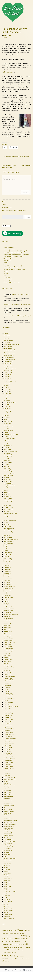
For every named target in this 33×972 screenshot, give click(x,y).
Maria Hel (6, 700)
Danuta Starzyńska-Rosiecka (10, 451)
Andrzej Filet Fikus (8, 372)
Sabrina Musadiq (8, 832)
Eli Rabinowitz (7, 468)
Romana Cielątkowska (9, 826)
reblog (8, 950)
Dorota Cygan (7, 460)
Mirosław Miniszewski (9, 768)
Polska (27, 944)
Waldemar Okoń (7, 899)
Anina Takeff (7, 383)
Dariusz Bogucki (7, 453)
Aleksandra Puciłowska (9, 359)
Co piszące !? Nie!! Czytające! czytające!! (13, 256)
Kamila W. (6, 605)
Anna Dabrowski (7, 391)
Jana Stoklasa (7, 565)
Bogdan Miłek (7, 425)
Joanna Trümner (7, 584)
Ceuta (5, 275)
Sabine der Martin (8, 830)
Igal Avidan (6, 522)
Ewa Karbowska (7, 479)
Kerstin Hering (7, 625)
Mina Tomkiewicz (8, 760)
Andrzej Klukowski (8, 374)
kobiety (24, 936)
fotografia (16, 933)
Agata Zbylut (7, 342)
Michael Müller (7, 745)
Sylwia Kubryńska (8, 852)
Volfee (5, 897)
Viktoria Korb (7, 895)
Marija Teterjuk (7, 717)
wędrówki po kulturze (19, 959)
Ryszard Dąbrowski (8, 828)
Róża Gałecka (7, 815)
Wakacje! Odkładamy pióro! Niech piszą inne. (14, 269)
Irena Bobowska (7, 526)
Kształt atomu (7, 273)
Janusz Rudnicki (7, 573)
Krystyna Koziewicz (8, 638)
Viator (5, 893)
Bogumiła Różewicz (8, 428)
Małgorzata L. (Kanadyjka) (10, 738)
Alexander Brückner (8, 363)
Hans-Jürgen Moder (8, 509)
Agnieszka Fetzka (8, 348)
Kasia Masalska (7, 620)
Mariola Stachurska (8, 719)
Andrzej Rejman (7, 378)
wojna (14, 952)
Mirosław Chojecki (8, 764)
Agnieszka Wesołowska (9, 353)
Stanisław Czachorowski (9, 841)
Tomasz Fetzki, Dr (8, 878)
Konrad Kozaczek (8, 635)
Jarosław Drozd (7, 575)
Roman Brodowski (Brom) (10, 824)
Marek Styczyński (8, 693)
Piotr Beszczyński (8, 792)
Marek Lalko (6, 689)
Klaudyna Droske (8, 631)
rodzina (16, 949)
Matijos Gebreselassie (9, 734)
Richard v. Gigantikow (9, 822)
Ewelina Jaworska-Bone (9, 485)
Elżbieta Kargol (7, 470)
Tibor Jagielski (7, 875)
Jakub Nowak (7, 562)
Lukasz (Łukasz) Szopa (9, 667)
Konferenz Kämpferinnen (10, 249)
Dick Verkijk (6, 458)
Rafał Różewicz (7, 813)
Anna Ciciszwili (7, 389)
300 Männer (6, 264)
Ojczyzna (6, 262)
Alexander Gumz (8, 365)
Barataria (5, 930)
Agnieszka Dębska (8, 346)
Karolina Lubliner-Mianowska (11, 614)
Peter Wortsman (7, 790)
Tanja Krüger (7, 867)
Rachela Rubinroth (8, 809)
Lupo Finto (6, 668)
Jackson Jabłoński (8, 560)
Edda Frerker (6, 466)
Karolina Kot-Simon (8, 610)
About (4, 204)
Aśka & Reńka (7, 417)
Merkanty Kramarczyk (9, 743)
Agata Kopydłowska (8, 340)
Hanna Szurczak (7, 505)
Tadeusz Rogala (7, 863)
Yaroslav (6, 912)
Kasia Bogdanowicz (8, 618)
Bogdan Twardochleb (9, 427)
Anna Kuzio (6, 397)
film (12, 933)
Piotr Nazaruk (7, 798)
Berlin (27, 930)
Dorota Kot (6, 464)
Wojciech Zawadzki (8, 910)
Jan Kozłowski (7, 563)
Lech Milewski (7, 653)
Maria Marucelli (7, 708)
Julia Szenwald (7, 595)
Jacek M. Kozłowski (8, 552)
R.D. (4, 807)
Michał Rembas (7, 751)
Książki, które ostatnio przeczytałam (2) (13, 252)
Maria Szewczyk (7, 712)
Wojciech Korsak (8, 908)
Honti (5, 518)
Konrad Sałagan (7, 637)
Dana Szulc (6, 447)
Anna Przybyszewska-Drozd (10, 402)
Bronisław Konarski (8, 436)
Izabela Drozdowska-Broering (11, 539)
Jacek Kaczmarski (8, 548)
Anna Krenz (6, 395)
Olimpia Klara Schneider (9, 785)
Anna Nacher (7, 400)
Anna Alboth (7, 385)
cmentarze (4, 933)
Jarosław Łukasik (8, 578)
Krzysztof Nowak (8, 646)
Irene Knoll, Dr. (7, 530)
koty (29, 936)
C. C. (5, 442)
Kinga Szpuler (7, 629)
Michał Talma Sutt (8, 755)
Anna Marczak (7, 398)
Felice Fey (6, 487)
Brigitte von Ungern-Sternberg (11, 434)
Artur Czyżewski (7, 412)
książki (6, 938)
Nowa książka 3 (7, 260)
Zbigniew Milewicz (8, 914)
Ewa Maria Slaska (7, 156)
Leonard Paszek (7, 655)
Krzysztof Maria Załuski (9, 642)
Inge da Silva (7, 524)
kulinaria (11, 938)
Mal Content (7, 682)
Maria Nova (6, 710)
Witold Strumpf (7, 905)
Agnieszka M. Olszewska (9, 350)
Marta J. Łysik (7, 723)
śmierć (27, 959)
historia (21, 933)
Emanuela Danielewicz (9, 472)
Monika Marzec (7, 773)
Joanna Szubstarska (8, 582)
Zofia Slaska (7, 916)
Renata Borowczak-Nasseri (10, 820)
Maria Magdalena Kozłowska (11, 706)
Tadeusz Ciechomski (9, 862)
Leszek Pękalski (7, 657)
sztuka (27, 156)
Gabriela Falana (7, 488)
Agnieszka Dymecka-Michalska (11, 344)
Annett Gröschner (8, 406)
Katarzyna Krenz (7, 622)
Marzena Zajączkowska (9, 728)
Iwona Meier (7, 535)
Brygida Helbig (7, 440)
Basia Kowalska (7, 423)
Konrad (5, 633)
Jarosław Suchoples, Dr (9, 577)
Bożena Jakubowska (8, 430)
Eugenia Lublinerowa (8, 475)
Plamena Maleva (8, 800)
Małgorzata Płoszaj (8, 740)
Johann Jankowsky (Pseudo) (10, 586)
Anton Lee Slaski (7, 408)
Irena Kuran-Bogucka (9, 528)
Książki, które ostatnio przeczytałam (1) (13, 266)
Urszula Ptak (7, 890)
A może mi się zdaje (8, 279)
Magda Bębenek (7, 674)
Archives (4, 224)
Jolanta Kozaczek (8, 590)
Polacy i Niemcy (5, 944)
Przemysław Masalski (9, 805)
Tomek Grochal (7, 886)
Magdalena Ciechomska (9, 676)
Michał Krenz (7, 749)
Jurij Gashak (6, 603)
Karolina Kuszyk (7, 612)
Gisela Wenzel (7, 496)
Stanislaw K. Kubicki (8, 839)
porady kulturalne (8, 947)
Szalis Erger (6, 856)
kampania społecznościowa (15, 936)
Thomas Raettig (7, 873)
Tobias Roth (6, 877)
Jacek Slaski (6, 556)
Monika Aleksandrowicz (9, 772)
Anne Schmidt (7, 404)
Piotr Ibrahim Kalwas (8, 796)
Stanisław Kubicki (8, 843)
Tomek (5, 884)
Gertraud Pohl (7, 494)
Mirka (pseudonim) (8, 762)
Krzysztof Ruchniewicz (9, 650)
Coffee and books (7, 207)
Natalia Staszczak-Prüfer (10, 779)
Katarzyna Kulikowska (9, 623)
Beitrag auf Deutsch (18, 156)
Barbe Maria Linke (8, 421)
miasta (3, 941)
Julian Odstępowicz (8, 597)
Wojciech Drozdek (8, 907)
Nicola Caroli (7, 781)
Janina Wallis (7, 569)
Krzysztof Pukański (8, 648)
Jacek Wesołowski (8, 558)
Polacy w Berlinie (14, 944)
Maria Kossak (7, 704)
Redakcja (6, 817)
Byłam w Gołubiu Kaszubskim (11, 267)
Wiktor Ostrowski (8, 901)
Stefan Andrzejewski (8, 845)
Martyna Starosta (8, 725)
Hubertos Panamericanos (10, 520)
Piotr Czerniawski (8, 794)
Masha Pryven (7, 730)
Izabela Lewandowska (9, 541)
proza (28, 947)
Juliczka (5, 599)
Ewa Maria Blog (7, 35)
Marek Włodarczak (8, 695)
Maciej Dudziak (7, 672)
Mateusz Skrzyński (8, 732)
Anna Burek (6, 387)
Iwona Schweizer (8, 537)
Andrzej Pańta (7, 376)
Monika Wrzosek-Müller (9, 777)
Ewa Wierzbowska (8, 483)
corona (9, 933)
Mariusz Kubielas (8, 721)
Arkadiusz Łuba (7, 410)
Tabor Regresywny (8, 860)
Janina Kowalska (7, 567)
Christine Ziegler (7, 445)
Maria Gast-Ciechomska (9, 698)
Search (28, 217)
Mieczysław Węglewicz (9, 758)
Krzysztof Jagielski (8, 640)
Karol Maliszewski (8, 607)
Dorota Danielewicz (8, 462)
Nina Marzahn (7, 783)
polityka (21, 944)
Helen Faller (6, 511)
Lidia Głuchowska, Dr (9, 659)
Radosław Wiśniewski (9, 811)
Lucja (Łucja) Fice (8, 663)
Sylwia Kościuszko (8, 850)
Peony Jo (6, 788)
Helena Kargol (7, 515)
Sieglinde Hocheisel (8, 835)
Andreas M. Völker (8, 370)
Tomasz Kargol (7, 880)
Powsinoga (6, 802)
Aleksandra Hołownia (9, 357)
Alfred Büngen (7, 367)
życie (7, 961)
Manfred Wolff (7, 685)
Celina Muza (7, 443)
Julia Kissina (6, 593)
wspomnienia (6, 959)
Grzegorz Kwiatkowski (9, 500)
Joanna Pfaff (7, 580)
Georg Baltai (7, 492)
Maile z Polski (26, 165)
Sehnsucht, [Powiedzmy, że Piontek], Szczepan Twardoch (17, 251)
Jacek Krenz (6, 550)
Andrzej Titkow (7, 380)
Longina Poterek (7, 661)
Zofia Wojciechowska (9, 918)
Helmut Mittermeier (8, 517)
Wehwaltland (7, 277)
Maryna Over (7, 727)
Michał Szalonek (8, 753)
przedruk (3, 949)
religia (12, 949)
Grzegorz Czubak (8, 498)
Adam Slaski (6, 337)
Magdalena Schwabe (9, 680)
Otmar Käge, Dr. (7, 787)
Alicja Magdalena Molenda (10, 368)
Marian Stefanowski (8, 713)
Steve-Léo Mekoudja (9, 847)
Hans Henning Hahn (8, 507)
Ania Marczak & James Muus (10, 382)
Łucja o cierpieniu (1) (8, 258)
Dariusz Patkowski (8, 457)
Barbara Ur (6, 419)
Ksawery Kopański (8, 652)
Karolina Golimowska (9, 608)
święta (4, 961)
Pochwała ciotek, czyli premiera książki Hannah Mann (16, 254)
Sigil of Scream (7, 837)
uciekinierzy (9, 952)
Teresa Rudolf (7, 871)
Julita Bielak (6, 601)
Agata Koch (6, 338)
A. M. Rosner (6, 333)
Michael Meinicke (8, 747)
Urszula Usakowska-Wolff (10, 892)
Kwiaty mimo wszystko (9, 247)
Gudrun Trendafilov (8, 502)
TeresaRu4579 (7, 304)
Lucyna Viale (7, 665)
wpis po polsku (9, 955)
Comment (25, 192)
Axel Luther (6, 415)
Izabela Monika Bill (8, 543)
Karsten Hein (7, 616)
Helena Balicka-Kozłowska (10, 513)
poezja (23, 941)
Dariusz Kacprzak (8, 455)
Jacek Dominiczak (8, 547)
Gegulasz (6, 490)
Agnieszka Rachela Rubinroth (11, 352)
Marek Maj (6, 691)
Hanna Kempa (7, 503)
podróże (17, 941)
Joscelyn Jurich (7, 592)
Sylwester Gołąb (7, 848)
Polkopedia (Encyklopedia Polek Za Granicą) (14, 210)
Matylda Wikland (8, 736)
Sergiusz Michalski (8, 833)
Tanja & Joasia (7, 865)
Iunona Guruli (7, 533)
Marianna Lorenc (8, 715)
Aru (4, 413)
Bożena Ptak (6, 432)
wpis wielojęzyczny (20, 956)
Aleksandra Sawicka (8, 361)
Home (3, 201)
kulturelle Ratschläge (21, 938)
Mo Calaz (6, 770)
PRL (26, 947)
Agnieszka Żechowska (9, 355)
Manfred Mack (7, 683)
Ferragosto (6, 271)
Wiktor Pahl (6, 903)
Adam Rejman (7, 335)
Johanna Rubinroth (8, 588)
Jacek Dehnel (7, 545)
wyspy (11, 958)
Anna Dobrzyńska (8, 393)
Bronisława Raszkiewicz (9, 438)
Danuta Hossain (7, 449)
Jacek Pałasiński (7, 554)
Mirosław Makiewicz (8, 766)
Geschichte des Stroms (8, 72)
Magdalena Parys (8, 678)
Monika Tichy (7, 775)
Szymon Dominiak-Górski (10, 858)
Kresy (3, 938)
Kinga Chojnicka (7, 627)
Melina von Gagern (8, 742)
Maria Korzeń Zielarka (9, 702)
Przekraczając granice (9, 803)
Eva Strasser (6, 477)
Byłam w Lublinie (7, 281)
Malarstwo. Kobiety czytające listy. (12, 282)
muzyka (8, 941)
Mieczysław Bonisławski (9, 757)
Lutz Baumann (7, 670)
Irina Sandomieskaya (9, 532)
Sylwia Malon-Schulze (9, 854)
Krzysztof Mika (7, 644)
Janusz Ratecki (7, 571)
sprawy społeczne (24, 949)
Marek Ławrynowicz (8, 697)
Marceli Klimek (7, 687)
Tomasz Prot (7, 882)
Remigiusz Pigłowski (8, 818)
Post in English (19, 947)
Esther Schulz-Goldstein (9, 473)
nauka (12, 941)
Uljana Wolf (6, 888)
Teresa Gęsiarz (7, 869)
